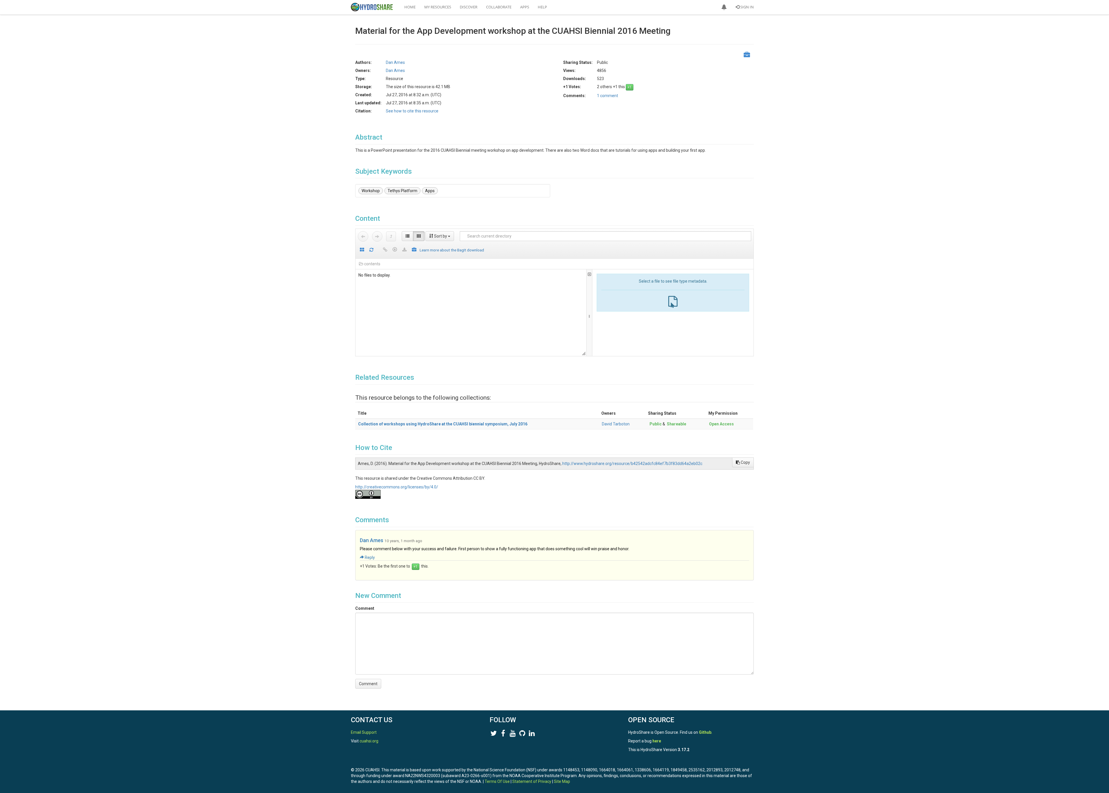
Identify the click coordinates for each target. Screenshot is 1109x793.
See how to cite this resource (412, 111)
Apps (524, 7)
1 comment (607, 95)
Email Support (364, 732)
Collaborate (498, 7)
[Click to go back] (363, 236)
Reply (369, 557)
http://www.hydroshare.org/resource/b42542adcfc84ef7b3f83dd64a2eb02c (632, 463)
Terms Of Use (497, 781)
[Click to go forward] (377, 236)
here (656, 741)
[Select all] (362, 250)
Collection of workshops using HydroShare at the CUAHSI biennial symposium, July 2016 (442, 424)
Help (542, 7)
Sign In (746, 7)
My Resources (437, 7)
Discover (468, 7)
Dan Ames (371, 540)
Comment (364, 608)
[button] (724, 7)
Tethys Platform (402, 190)
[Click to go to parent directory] (391, 236)
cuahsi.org (369, 741)
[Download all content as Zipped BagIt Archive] (414, 250)
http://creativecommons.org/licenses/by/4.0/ (396, 487)
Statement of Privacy (531, 781)
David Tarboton (616, 424)
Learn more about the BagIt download (452, 250)
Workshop (371, 190)
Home (410, 7)
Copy (745, 462)
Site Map (562, 781)
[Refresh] (371, 250)
